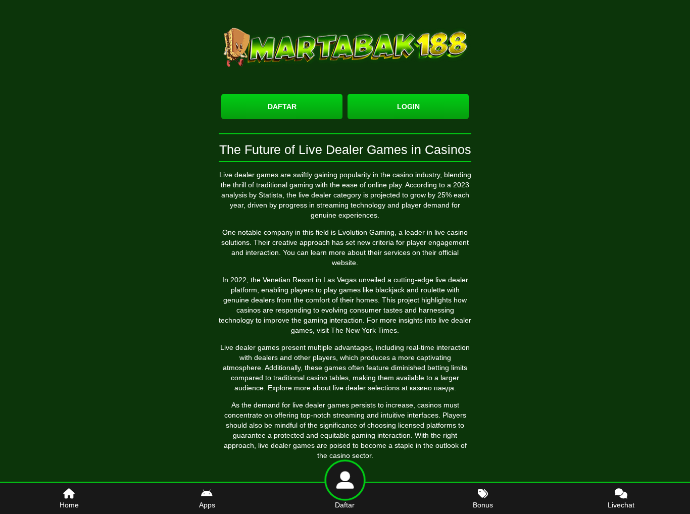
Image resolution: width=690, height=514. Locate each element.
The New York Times (364, 330)
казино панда (432, 388)
